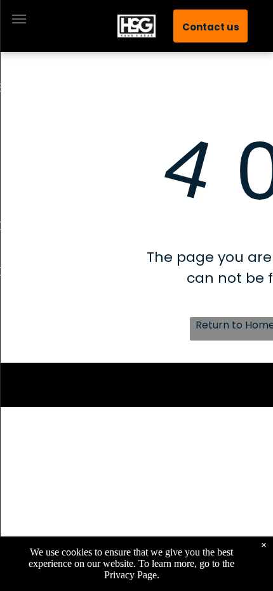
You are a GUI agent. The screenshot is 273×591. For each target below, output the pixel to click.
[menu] (19, 19)
